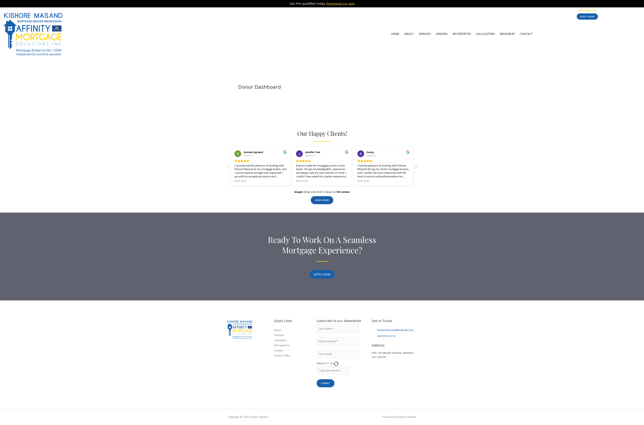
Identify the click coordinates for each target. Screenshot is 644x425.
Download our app (340, 3)
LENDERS (442, 34)
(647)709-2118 (587, 10)
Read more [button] (240, 180)
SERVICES (425, 34)
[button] (415, 167)
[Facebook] (234, 347)
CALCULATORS (485, 34)
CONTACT (526, 34)
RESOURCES (507, 34)
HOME (395, 34)
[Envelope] (242, 347)
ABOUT (409, 34)
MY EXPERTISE (462, 34)
